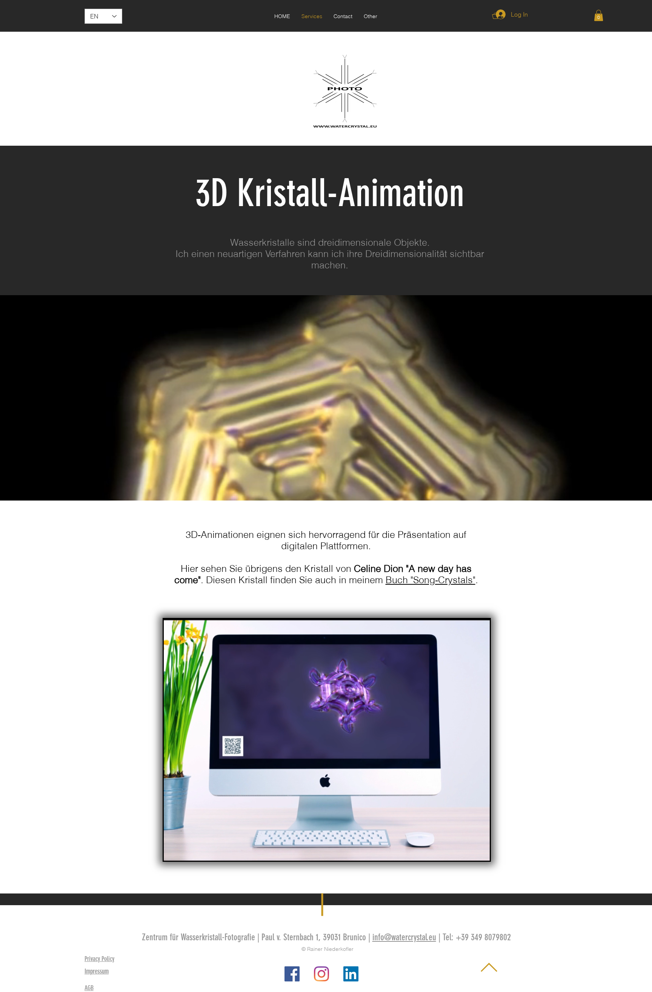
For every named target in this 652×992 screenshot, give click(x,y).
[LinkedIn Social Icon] (350, 973)
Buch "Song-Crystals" (430, 579)
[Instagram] (321, 973)
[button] (370, 16)
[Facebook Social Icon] (292, 973)
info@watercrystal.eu (404, 937)
